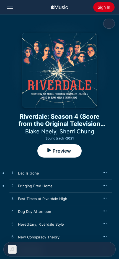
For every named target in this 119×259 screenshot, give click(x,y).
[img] (59, 7)
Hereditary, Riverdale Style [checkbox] (41, 224)
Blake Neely (40, 131)
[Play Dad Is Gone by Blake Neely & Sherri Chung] (12, 173)
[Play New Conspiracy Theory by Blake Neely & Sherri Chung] (12, 237)
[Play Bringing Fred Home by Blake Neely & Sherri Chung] (12, 185)
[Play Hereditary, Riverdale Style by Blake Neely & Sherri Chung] (12, 224)
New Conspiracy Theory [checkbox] (39, 237)
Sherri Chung (77, 131)
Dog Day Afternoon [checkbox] (34, 211)
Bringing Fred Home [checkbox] (35, 186)
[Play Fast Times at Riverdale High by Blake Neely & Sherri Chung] (12, 198)
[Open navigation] (10, 7)
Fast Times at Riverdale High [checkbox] (42, 198)
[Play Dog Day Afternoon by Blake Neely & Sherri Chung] (12, 211)
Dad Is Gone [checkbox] (28, 173)
